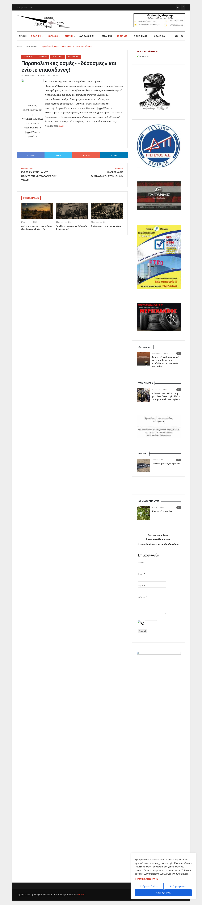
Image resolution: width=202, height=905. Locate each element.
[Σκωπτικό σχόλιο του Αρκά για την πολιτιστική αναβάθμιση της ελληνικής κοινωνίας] (143, 359)
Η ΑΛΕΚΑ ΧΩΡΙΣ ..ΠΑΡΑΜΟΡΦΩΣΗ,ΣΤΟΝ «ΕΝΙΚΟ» (106, 173)
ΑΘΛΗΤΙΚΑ (159, 36)
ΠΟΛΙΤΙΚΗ (36, 36)
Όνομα (141, 562)
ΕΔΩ (61, 125)
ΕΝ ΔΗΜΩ (107, 36)
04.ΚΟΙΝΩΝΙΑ (73, 57)
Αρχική (22, 36)
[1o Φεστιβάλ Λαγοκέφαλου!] (143, 465)
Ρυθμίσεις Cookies (149, 886)
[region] (163, 876)
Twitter (58, 155)
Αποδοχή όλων (163, 892)
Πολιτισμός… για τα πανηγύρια (106, 226)
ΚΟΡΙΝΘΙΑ (53, 36)
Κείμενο (141, 597)
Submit (142, 631)
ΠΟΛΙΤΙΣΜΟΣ (140, 36)
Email (140, 574)
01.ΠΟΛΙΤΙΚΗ (31, 46)
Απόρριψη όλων (178, 886)
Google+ (86, 155)
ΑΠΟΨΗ (69, 36)
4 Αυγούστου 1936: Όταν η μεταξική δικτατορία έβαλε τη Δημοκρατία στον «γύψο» (166, 396)
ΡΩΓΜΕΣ (143, 453)
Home (19, 46)
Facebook (30, 155)
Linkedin (114, 155)
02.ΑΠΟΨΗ (43, 57)
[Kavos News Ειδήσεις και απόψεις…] (43, 21)
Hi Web (81, 894)
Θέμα (140, 585)
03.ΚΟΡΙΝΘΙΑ (57, 57)
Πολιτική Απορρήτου (146, 878)
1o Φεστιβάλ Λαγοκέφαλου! (166, 463)
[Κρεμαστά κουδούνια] (143, 513)
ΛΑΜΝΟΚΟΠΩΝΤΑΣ (149, 501)
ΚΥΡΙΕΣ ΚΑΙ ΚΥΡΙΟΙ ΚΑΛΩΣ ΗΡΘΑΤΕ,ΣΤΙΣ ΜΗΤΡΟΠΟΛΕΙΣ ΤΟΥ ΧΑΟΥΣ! (38, 175)
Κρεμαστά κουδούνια (162, 511)
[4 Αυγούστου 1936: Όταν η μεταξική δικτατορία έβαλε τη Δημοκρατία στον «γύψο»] (143, 395)
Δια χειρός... (145, 347)
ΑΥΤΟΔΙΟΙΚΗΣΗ (87, 36)
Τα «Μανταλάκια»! (147, 51)
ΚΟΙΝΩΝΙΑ (122, 36)
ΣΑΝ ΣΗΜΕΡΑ (145, 383)
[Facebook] (183, 7)
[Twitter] (178, 7)
